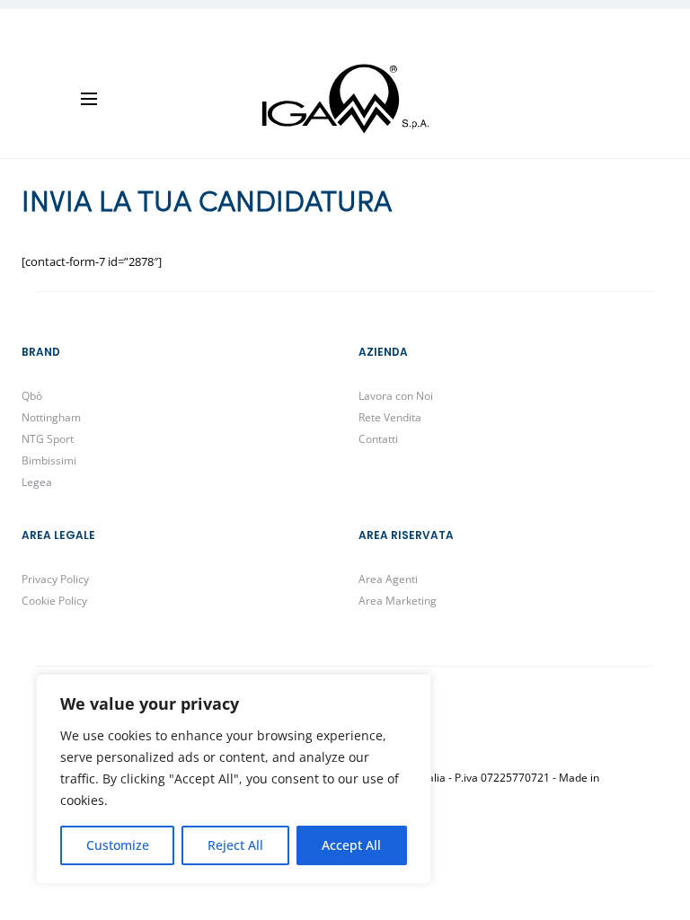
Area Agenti (388, 579)
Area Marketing (397, 600)
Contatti (378, 439)
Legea (37, 482)
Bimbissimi (49, 460)
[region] (233, 779)
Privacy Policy (55, 579)
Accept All (351, 845)
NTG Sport (48, 439)
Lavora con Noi (395, 395)
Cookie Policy (54, 600)
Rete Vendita (389, 417)
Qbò (32, 395)
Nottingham (51, 417)
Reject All (235, 845)
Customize (117, 845)
